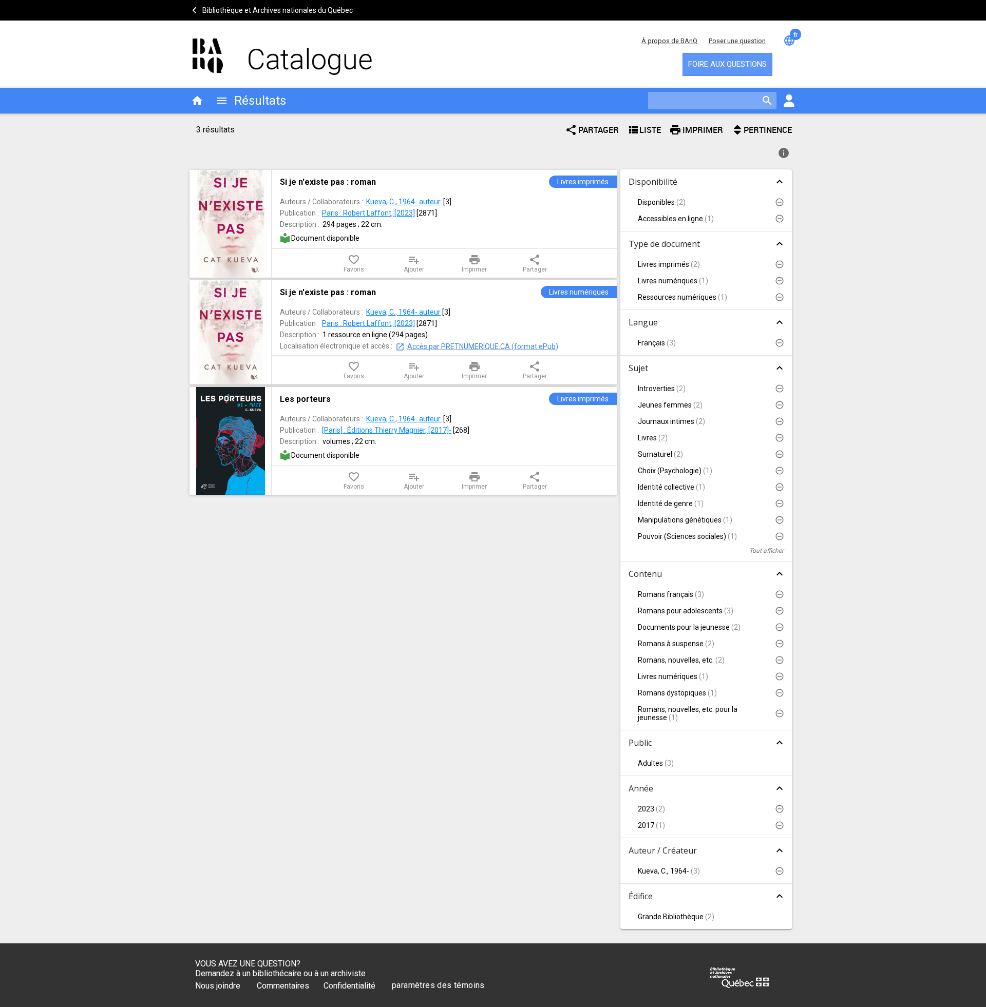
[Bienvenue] (282, 51)
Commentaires (283, 986)
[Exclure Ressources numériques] (779, 297)
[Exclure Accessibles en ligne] (779, 218)
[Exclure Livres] (779, 438)
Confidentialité (349, 986)
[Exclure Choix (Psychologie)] (779, 470)
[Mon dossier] (788, 100)
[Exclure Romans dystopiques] (779, 693)
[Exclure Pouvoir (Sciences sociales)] (779, 536)
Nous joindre (217, 986)
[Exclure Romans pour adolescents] (779, 610)
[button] (706, 202)
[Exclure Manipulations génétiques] (779, 520)
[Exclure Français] (779, 343)
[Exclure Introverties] (779, 388)
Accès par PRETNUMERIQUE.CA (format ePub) (482, 346)
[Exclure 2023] (779, 809)
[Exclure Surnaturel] (779, 454)
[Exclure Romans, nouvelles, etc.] (779, 660)
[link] (444, 181)
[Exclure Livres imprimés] (779, 264)
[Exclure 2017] (779, 825)
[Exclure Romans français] (779, 594)
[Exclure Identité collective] (779, 487)
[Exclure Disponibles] (779, 202)
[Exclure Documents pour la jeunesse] (779, 627)
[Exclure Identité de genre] (779, 503)
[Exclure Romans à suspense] (779, 643)
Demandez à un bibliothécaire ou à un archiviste (280, 973)
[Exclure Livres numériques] (779, 280)
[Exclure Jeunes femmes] (779, 405)
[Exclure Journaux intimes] (779, 421)
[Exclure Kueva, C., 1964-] (779, 871)
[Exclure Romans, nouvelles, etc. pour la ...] (779, 713)
